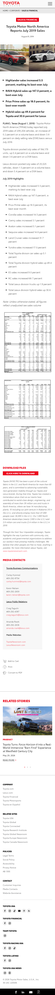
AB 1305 (6, 871)
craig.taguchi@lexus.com (17, 614)
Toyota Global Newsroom (15, 834)
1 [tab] (24, 766)
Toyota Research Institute (15, 830)
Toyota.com (8, 788)
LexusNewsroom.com (15, 645)
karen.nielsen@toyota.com (18, 594)
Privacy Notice (9, 867)
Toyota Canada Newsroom (15, 841)
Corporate (15, 10)
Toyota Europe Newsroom (15, 837)
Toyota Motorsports (12, 800)
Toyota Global (9, 822)
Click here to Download (20, 473)
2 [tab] (27, 766)
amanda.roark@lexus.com (17, 628)
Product (8, 739)
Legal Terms (8, 855)
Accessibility (8, 863)
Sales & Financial (30, 10)
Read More (8, 759)
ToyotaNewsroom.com (16, 641)
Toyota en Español (11, 804)
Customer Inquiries (12, 885)
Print (10, 666)
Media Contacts (10, 889)
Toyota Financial (10, 796)
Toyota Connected (11, 826)
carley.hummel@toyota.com (18, 581)
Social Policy (9, 859)
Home (5, 10)
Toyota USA (8, 818)
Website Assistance (12, 893)
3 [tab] (30, 766)
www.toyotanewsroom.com (15, 550)
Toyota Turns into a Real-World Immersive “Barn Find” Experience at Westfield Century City (27, 747)
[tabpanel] (27, 735)
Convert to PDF (15, 672)
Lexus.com (8, 792)
